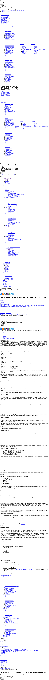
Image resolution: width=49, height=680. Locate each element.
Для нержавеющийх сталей (16, 314)
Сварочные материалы (12, 199)
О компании (2, 653)
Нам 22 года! (3, 641)
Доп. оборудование (11, 250)
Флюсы (6, 310)
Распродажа (29, 306)
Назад (6, 179)
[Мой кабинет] (1, 163)
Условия (7, 274)
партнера (23, 524)
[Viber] (8, 294)
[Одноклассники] (3, 294)
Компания (7, 266)
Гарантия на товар (4, 662)
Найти (2, 678)
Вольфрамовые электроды (32, 309)
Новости (2, 654)
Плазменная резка (11, 238)
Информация (3, 657)
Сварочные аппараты (12, 193)
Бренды (2, 665)
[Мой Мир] (4, 294)
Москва (6, 182)
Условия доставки (4, 661)
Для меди (24, 314)
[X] (6, 294)
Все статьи (2, 648)
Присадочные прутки (23, 309)
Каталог (7, 190)
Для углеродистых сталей (5, 314)
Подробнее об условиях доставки (8, 576)
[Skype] (11, 294)
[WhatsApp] (9, 294)
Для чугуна (28, 314)
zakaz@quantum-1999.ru (6, 290)
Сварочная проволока (14, 309)
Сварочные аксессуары (12, 215)
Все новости (3, 639)
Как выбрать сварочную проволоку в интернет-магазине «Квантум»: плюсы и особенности (19, 650)
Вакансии (2, 655)
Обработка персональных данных (7, 656)
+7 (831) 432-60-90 (19, 573)
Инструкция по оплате (5, 575)
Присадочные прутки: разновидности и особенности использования (14, 649)
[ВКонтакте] (1, 294)
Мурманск (7, 181)
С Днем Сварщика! (4, 646)
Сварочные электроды (5, 309)
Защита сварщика (11, 209)
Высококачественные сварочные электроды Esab (10, 651)
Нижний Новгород (9, 183)
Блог (1, 664)
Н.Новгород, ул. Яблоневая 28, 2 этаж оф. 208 (23, 569)
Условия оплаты (3, 660)
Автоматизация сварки (12, 244)
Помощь (2, 659)
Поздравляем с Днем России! (6, 643)
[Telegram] (13, 294)
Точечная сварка (23, 306)
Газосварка (10, 227)
